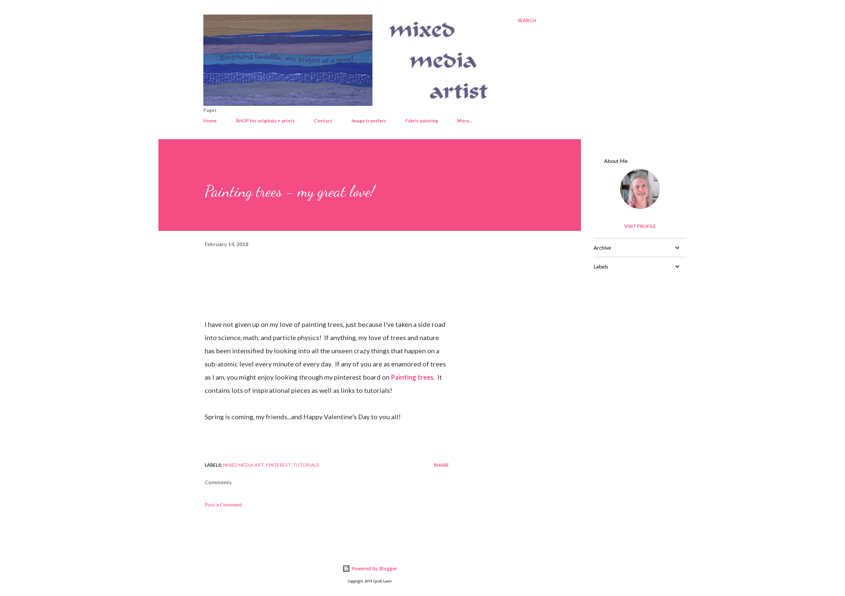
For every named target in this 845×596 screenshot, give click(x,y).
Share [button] (441, 465)
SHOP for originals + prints (265, 120)
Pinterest (278, 465)
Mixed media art (243, 465)
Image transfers (369, 120)
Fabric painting (421, 120)
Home (210, 120)
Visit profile (640, 226)
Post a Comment (223, 504)
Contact (323, 120)
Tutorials (306, 465)
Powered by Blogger (373, 568)
